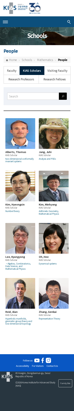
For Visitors (38, 365)
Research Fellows (54, 79)
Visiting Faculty (57, 70)
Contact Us (52, 365)
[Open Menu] (5, 22)
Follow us (28, 360)
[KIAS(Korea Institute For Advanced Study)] (22, 8)
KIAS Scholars (32, 70)
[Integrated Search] (69, 22)
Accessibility (22, 365)
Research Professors (21, 79)
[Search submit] (63, 96)
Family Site (65, 383)
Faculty (11, 70)
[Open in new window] (37, 360)
